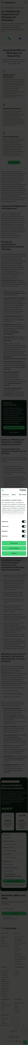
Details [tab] (14, 494)
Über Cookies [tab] (22, 494)
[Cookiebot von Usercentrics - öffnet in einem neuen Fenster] (19, 490)
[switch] (24, 526)
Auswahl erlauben (14, 548)
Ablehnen (14, 553)
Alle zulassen (14, 543)
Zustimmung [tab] (5, 494)
